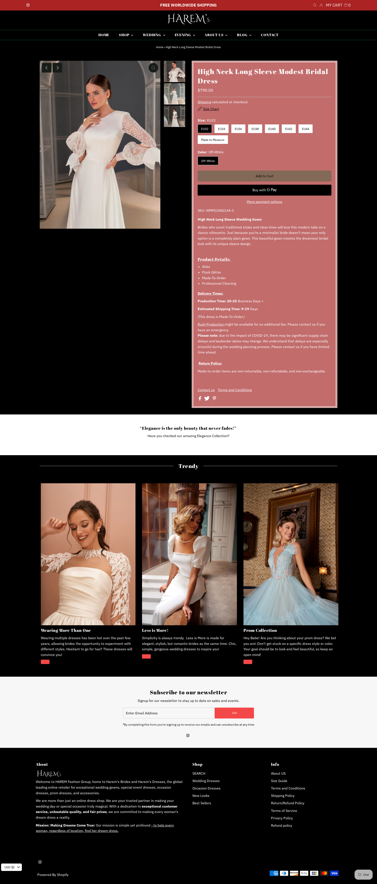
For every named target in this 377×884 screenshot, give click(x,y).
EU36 (238, 129)
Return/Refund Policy (287, 803)
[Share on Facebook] (200, 399)
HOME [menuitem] (103, 34)
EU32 (204, 129)
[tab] (264, 259)
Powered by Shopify (53, 874)
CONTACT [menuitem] (270, 34)
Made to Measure (212, 140)
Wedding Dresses (206, 781)
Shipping (204, 102)
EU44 (305, 129)
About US (278, 773)
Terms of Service (284, 810)
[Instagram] (28, 5)
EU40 (272, 129)
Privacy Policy (282, 818)
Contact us (206, 390)
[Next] (57, 68)
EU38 (255, 129)
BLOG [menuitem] (242, 34)
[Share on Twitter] (207, 399)
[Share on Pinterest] (214, 399)
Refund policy (281, 825)
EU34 (221, 129)
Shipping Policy (283, 795)
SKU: (201, 210)
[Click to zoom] (153, 68)
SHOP (124, 34)
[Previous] (46, 68)
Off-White (208, 161)
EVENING (183, 34)
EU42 (288, 129)
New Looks (200, 795)
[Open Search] (315, 5)
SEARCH (198, 773)
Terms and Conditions (235, 390)
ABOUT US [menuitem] (214, 34)
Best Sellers (201, 803)
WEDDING (152, 34)
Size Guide (279, 781)
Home (159, 47)
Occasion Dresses (206, 788)
